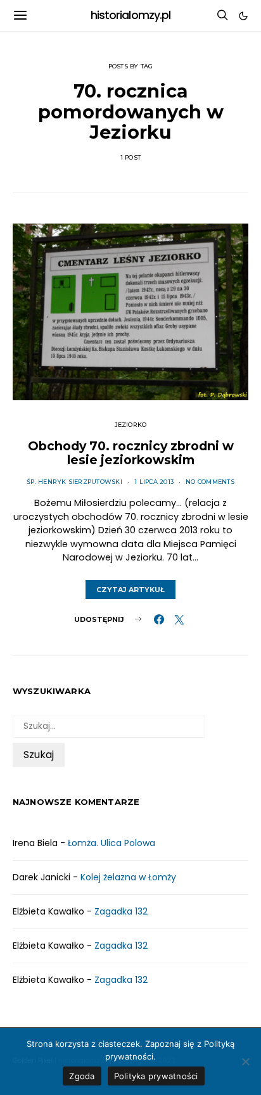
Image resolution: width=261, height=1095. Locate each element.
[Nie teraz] (245, 1061)
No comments (210, 481)
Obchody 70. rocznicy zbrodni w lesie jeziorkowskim (131, 452)
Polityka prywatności (156, 1076)
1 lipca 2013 (154, 481)
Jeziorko (131, 424)
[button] (243, 16)
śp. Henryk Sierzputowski (74, 481)
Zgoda (81, 1076)
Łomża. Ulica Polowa (111, 843)
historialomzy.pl (131, 15)
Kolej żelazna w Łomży (128, 877)
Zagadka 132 (121, 911)
